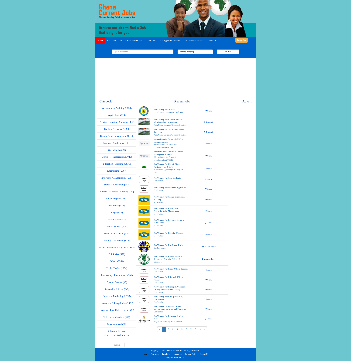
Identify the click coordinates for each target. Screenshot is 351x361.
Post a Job (241, 40)
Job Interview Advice (193, 40)
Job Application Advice (170, 40)
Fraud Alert (151, 40)
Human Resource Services (131, 40)
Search (228, 52)
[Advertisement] (175, 77)
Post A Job (111, 40)
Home (100, 40)
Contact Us (211, 40)
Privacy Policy (190, 354)
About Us (178, 354)
